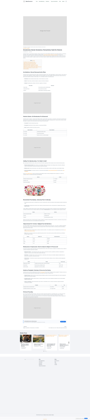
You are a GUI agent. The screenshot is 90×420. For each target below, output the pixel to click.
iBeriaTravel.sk (24, 347)
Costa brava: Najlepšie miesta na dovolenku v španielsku (25, 345)
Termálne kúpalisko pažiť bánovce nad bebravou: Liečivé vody (51, 345)
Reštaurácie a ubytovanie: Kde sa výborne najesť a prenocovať (32, 66)
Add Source (86, 418)
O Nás (60, 1)
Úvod (37, 1)
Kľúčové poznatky (26, 68)
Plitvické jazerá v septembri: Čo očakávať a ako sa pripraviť (64, 345)
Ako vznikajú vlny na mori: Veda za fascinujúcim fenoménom (58, 327)
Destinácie (24, 48)
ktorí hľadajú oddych (29, 173)
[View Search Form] (66, 1)
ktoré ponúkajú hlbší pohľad (52, 170)
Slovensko (28, 48)
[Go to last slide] (21, 343)
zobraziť (33, 60)
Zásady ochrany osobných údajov (49, 414)
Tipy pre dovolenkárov (54, 1)
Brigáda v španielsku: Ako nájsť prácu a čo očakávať (31, 327)
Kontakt (63, 1)
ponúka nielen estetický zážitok (48, 54)
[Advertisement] (45, 8)
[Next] (68, 343)
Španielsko (40, 364)
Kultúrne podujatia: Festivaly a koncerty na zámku (31, 67)
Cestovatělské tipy (41, 1)
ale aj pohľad (55, 54)
